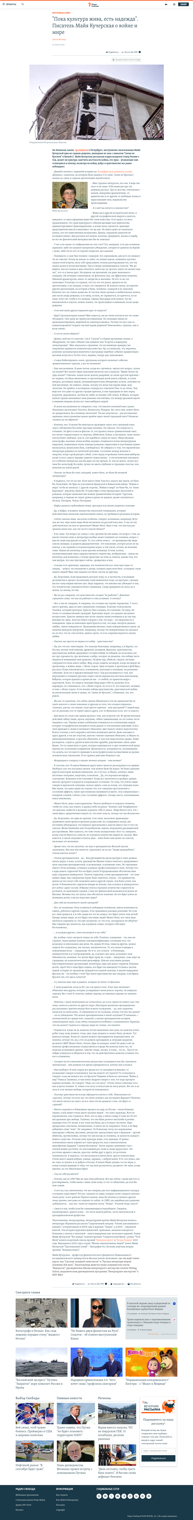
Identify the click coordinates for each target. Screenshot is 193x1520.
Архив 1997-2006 (23, 1505)
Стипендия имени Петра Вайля (30, 1500)
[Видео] (166, 4)
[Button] (112, 52)
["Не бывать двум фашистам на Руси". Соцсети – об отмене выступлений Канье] (96, 1313)
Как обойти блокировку (67, 1500)
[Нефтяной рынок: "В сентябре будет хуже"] (35, 1451)
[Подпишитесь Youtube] (117, 1496)
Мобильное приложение (27, 1495)
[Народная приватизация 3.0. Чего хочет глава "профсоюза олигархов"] (96, 1362)
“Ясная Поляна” (124, 1240)
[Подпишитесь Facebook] (105, 1496)
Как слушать (62, 1495)
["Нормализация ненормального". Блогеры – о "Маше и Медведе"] (151, 1362)
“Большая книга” (105, 1240)
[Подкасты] (142, 1496)
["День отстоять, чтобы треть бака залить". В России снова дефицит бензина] (117, 1455)
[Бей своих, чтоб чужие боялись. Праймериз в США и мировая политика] (35, 1413)
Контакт (19, 1510)
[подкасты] (174, 4)
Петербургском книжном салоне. (115, 172)
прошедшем (82, 150)
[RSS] (136, 1496)
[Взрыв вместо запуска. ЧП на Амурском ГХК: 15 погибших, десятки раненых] (117, 1413)
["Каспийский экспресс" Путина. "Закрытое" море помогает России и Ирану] (41, 1362)
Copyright (60, 1510)
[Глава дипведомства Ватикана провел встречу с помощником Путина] (76, 1451)
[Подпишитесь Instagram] (130, 1496)
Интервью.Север (61, 13)
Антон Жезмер (59, 40)
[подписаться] (148, 1496)
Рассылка (60, 1505)
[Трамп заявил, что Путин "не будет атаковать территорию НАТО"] (76, 1413)
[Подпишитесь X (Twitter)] (111, 1496)
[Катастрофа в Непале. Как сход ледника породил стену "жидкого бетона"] (41, 1313)
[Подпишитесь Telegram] (123, 1496)
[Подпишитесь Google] (98, 1496)
